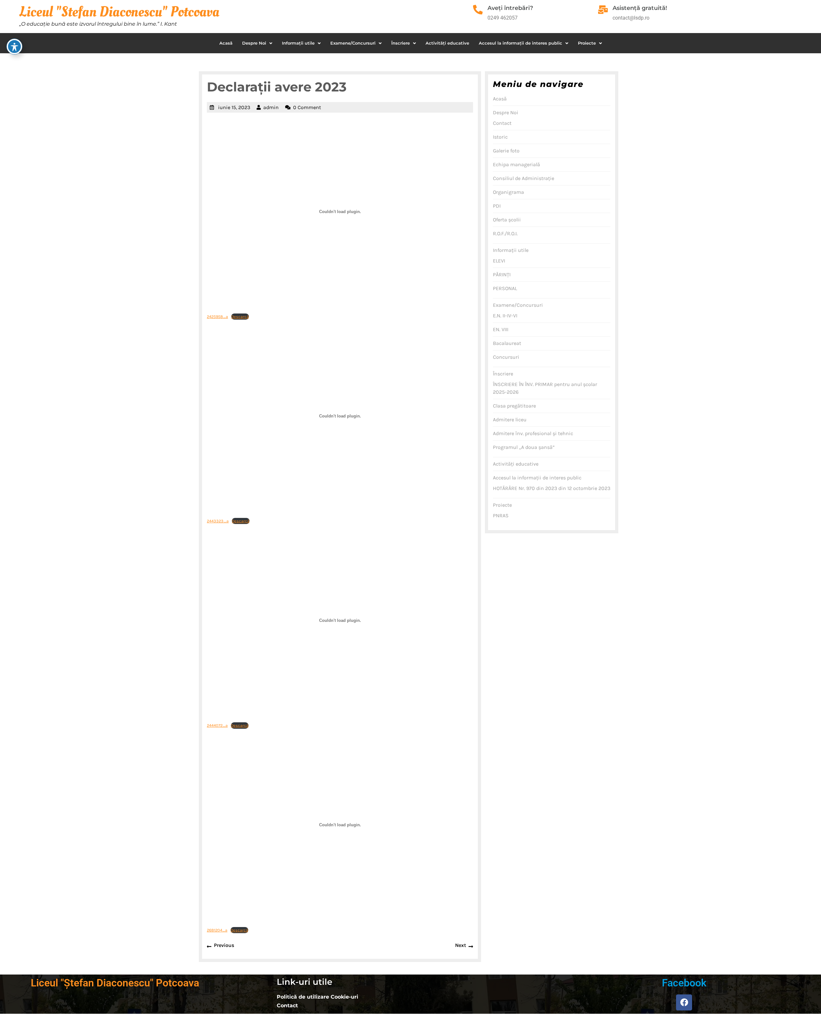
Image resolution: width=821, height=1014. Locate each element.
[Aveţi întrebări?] (478, 9)
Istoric (500, 137)
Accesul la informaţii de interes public (520, 43)
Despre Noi (254, 43)
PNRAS (501, 515)
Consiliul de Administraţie (523, 178)
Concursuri (506, 357)
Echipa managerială (516, 164)
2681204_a (217, 930)
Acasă (226, 43)
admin (271, 107)
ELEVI (499, 261)
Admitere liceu (510, 420)
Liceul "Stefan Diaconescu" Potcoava (119, 12)
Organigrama (508, 192)
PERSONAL (505, 288)
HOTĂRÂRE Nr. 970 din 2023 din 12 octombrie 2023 (551, 488)
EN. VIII (500, 329)
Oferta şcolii (507, 220)
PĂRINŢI (502, 274)
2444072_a (217, 725)
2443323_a (218, 521)
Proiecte (587, 43)
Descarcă (240, 316)
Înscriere (400, 43)
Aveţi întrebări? (510, 8)
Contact (502, 123)
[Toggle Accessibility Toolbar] (14, 46)
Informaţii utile (298, 43)
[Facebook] (684, 1002)
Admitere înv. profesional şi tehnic (533, 433)
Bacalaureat (507, 343)
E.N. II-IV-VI (505, 316)
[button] (257, 43)
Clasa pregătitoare (514, 406)
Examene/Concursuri (353, 43)
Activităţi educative (447, 43)
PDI (497, 206)
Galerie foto (506, 151)
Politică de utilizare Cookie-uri (317, 997)
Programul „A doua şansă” (523, 447)
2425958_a (217, 316)
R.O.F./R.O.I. (505, 233)
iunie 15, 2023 (234, 107)
